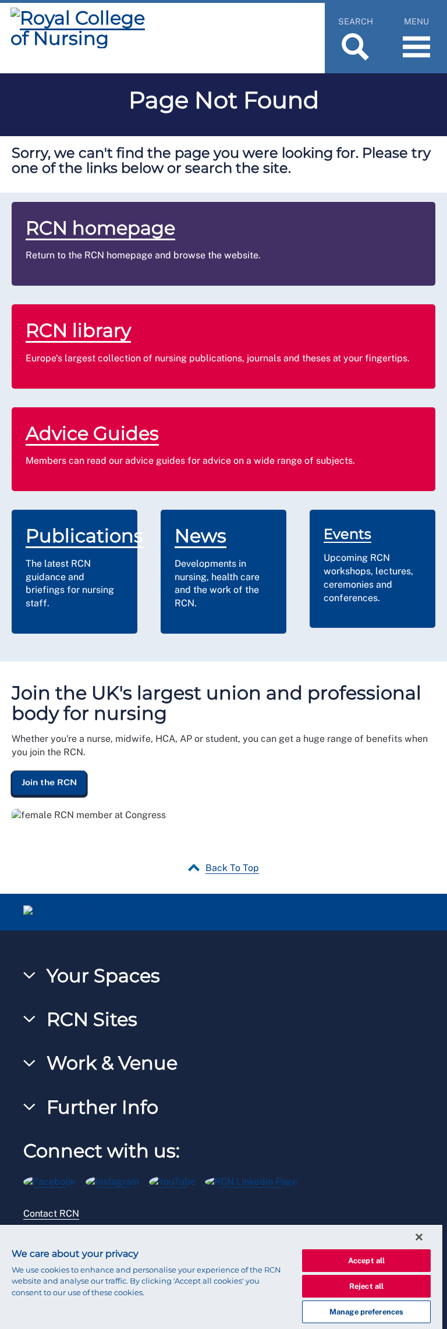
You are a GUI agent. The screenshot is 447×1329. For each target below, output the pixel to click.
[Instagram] (117, 1179)
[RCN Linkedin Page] (255, 1179)
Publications (84, 535)
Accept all (366, 1260)
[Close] (419, 1237)
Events (347, 533)
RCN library (78, 330)
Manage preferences (366, 1311)
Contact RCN (51, 1213)
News (200, 535)
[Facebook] (54, 1179)
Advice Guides (92, 433)
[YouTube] (177, 1179)
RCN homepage (100, 227)
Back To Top (232, 867)
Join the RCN (49, 782)
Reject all (366, 1286)
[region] (221, 1277)
